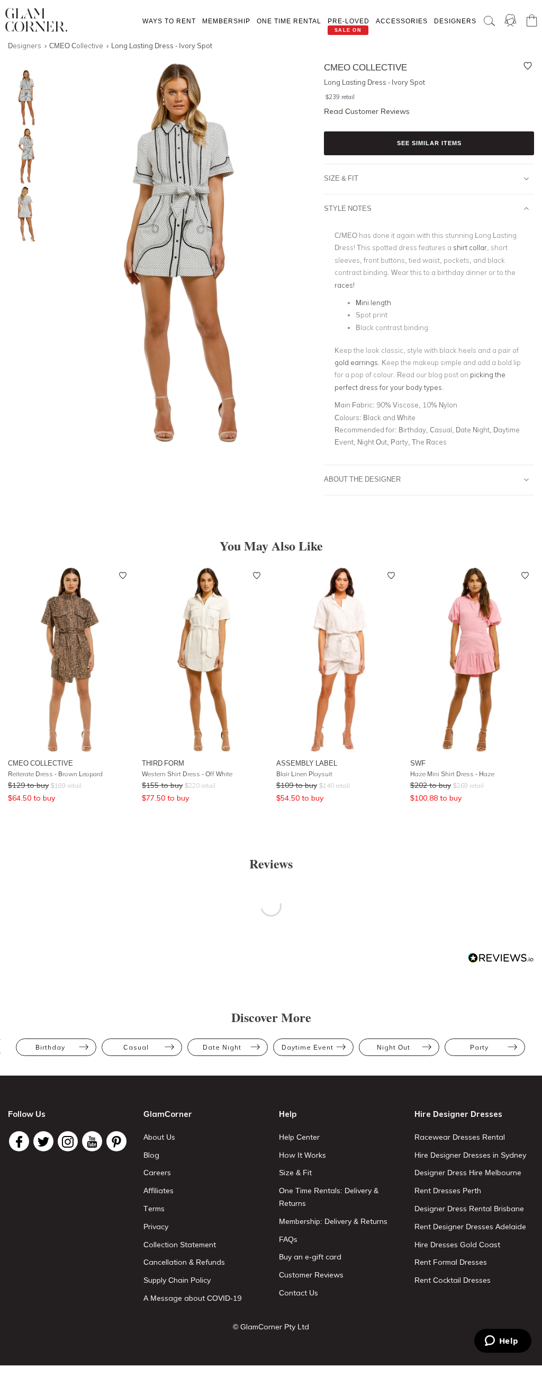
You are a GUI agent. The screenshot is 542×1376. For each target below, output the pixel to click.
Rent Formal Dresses (450, 1262)
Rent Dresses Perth (447, 1190)
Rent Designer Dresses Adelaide (470, 1226)
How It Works (302, 1155)
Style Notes (348, 208)
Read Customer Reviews (367, 111)
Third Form (163, 763)
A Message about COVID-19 (192, 1298)
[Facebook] (19, 1141)
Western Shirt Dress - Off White (187, 774)
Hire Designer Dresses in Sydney (470, 1155)
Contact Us (298, 1293)
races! (345, 285)
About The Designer (362, 479)
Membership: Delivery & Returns (333, 1221)
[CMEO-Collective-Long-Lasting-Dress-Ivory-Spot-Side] (24, 156)
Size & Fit (341, 178)
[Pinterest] (116, 1141)
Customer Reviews (311, 1275)
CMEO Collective (40, 763)
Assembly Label (306, 763)
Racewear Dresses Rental (459, 1137)
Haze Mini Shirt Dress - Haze (452, 774)
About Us (159, 1137)
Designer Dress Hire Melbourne (467, 1172)
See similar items (429, 143)
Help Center (299, 1137)
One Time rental (289, 21)
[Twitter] (43, 1141)
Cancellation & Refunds (184, 1262)
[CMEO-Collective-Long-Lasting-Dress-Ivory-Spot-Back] (24, 214)
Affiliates (158, 1190)
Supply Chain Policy (177, 1280)
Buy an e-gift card (310, 1257)
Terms (154, 1208)
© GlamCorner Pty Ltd (271, 1326)
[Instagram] (68, 1141)
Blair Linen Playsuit (304, 774)
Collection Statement (179, 1244)
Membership (226, 21)
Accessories (402, 21)
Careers (157, 1172)
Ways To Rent (169, 21)
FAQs (288, 1239)
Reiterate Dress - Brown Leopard (55, 774)
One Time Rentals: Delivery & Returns (328, 1197)
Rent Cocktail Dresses (452, 1280)
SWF (418, 763)
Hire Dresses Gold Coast (457, 1244)
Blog (151, 1155)
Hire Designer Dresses (458, 1114)
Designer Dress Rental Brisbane (469, 1208)
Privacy (155, 1226)
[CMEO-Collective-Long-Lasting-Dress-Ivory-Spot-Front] (24, 98)
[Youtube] (92, 1141)
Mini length (373, 302)
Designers (455, 21)
